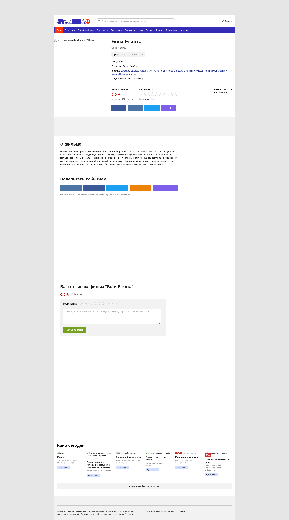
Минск (228, 21)
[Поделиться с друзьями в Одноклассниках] (140, 188)
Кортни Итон (117, 74)
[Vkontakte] (135, 108)
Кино (58, 30)
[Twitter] (152, 108)
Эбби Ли (222, 70)
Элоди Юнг (131, 74)
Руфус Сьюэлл (147, 70)
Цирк (140, 30)
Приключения (119, 54)
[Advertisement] (144, 7)
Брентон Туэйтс (192, 70)
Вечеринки (102, 30)
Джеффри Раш (209, 70)
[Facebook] (118, 108)
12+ (142, 54)
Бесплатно (171, 30)
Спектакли (116, 30)
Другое (158, 30)
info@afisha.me (178, 511)
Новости (184, 30)
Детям (149, 30)
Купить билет (64, 467)
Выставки (130, 30)
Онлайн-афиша (86, 30)
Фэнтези (133, 54)
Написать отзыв (146, 99)
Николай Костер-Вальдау (170, 70)
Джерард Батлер (129, 70)
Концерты (69, 30)
